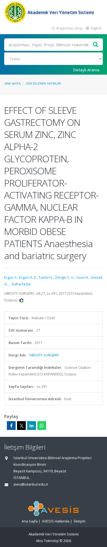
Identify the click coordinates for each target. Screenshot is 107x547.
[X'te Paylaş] (21, 425)
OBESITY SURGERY (44, 355)
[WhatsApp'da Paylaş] (41, 425)
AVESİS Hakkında (55, 521)
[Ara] (96, 45)
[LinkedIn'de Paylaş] (31, 425)
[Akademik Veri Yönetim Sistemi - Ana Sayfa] (15, 12)
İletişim (79, 521)
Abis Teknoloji (47, 540)
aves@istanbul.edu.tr (30, 484)
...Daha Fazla (19, 283)
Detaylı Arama (86, 69)
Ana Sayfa (13, 83)
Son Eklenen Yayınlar (43, 83)
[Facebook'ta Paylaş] (11, 425)
